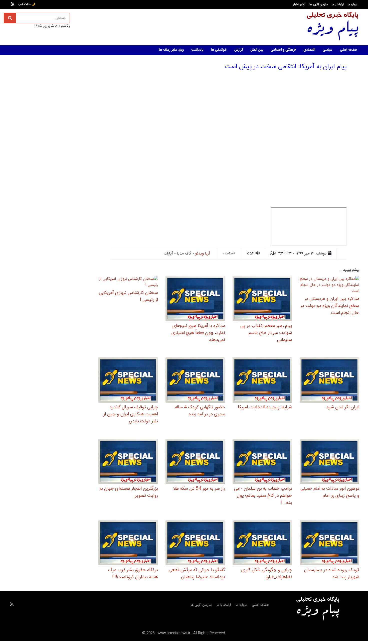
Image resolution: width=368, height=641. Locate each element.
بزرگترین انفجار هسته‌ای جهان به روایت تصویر (128, 492)
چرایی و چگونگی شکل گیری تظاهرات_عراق (266, 573)
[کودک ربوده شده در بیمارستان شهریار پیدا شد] (329, 543)
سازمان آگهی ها (318, 4)
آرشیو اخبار (299, 4)
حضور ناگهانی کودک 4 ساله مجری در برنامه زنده (200, 411)
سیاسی (327, 50)
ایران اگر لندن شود (342, 407)
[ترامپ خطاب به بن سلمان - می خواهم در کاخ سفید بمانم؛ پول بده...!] (262, 462)
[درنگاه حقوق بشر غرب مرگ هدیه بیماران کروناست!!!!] (128, 543)
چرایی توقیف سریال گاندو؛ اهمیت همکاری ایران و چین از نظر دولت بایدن (130, 414)
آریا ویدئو (202, 253)
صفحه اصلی (348, 50)
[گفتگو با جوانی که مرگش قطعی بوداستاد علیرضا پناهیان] (195, 543)
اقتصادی (309, 50)
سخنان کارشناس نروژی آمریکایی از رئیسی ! (128, 296)
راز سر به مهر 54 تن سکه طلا (199, 488)
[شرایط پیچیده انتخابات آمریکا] (262, 380)
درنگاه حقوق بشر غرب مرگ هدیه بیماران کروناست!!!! (133, 573)
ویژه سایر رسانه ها (171, 50)
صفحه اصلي (260, 605)
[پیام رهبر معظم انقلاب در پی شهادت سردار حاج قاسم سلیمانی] (262, 299)
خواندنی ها (219, 50)
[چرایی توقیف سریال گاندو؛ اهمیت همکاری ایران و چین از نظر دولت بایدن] (128, 380)
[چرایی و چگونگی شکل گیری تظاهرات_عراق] (262, 543)
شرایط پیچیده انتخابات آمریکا (265, 407)
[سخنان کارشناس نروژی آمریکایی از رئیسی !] (128, 283)
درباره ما (352, 4)
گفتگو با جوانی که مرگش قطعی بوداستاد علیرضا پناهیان (197, 573)
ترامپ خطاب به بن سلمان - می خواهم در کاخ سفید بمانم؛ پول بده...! (263, 495)
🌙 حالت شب (26, 4)
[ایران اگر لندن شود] (329, 380)
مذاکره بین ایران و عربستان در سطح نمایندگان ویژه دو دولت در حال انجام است (329, 306)
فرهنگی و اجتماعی (283, 50)
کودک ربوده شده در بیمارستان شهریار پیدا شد (331, 573)
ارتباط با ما (338, 4)
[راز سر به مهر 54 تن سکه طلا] (195, 462)
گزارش (238, 50)
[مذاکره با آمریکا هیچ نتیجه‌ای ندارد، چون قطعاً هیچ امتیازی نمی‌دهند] (195, 299)
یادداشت (197, 50)
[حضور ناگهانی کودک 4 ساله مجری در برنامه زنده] (195, 380)
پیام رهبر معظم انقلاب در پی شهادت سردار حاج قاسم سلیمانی (266, 333)
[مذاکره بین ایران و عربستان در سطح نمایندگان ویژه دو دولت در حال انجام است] (329, 286)
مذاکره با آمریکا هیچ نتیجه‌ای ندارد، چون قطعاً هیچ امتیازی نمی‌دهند (198, 333)
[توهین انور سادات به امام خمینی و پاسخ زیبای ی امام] (329, 462)
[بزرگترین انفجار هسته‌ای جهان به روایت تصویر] (128, 462)
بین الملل (257, 50)
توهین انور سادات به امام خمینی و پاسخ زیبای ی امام (329, 492)
